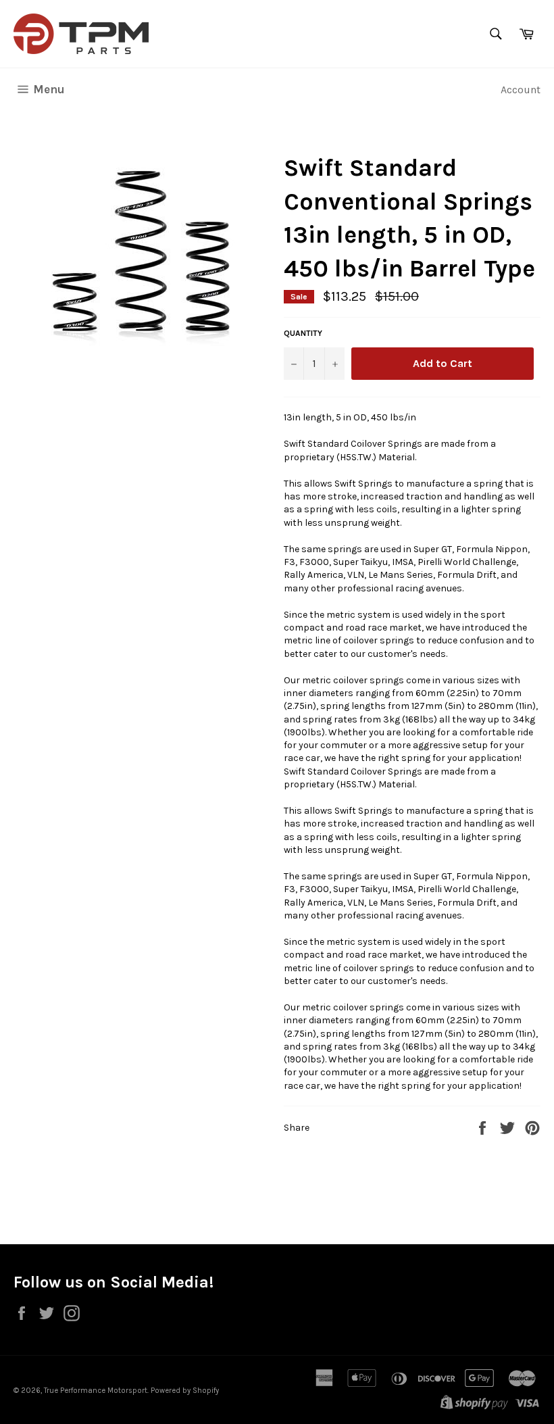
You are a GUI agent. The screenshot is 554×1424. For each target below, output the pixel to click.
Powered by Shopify (185, 1390)
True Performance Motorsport (95, 1390)
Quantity (303, 333)
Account (520, 89)
